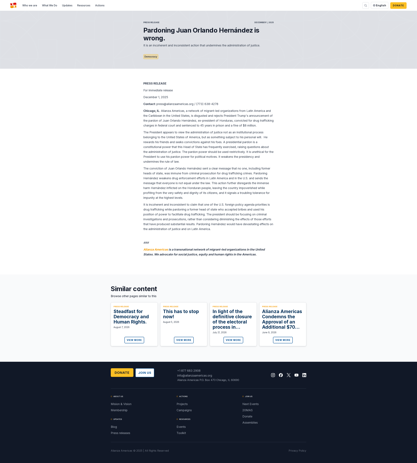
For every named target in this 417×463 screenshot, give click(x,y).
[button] (29, 5)
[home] (13, 5)
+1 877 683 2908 (189, 370)
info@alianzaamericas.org (194, 375)
